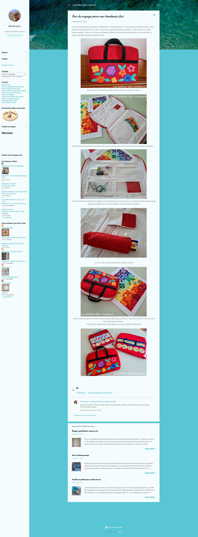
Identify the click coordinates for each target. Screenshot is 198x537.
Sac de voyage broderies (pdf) (13, 87)
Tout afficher (7, 217)
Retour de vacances (9, 194)
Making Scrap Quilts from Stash (13, 244)
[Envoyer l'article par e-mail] (77, 389)
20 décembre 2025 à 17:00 (90, 410)
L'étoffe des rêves (8, 186)
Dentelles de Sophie (9, 184)
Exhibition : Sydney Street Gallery (13, 261)
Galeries (120, 531)
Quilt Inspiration (7, 228)
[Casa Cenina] (10, 121)
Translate (18, 76)
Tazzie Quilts (6, 283)
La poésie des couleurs (84, 5)
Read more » (150, 449)
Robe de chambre (8, 95)
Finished (5, 245)
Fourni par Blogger (115, 527)
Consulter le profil (14, 35)
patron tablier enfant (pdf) (11, 89)
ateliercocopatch (8, 209)
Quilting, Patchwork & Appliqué (13, 166)
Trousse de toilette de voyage (12, 96)
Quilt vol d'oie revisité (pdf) (11, 93)
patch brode (6, 85)
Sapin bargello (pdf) (9, 102)
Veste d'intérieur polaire (80, 455)
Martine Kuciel (14, 26)
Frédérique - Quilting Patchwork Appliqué (96, 402)
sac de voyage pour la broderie (99, 393)
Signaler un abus (8, 65)
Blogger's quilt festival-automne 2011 (85, 431)
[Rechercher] (158, 5)
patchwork (81, 393)
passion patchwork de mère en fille (14, 192)
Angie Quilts (6, 267)
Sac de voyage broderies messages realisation (11, 99)
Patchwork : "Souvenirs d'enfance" (14, 203)
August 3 (5, 293)
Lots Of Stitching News (10, 277)
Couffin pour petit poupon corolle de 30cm (86, 479)
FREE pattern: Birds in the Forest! (13, 238)
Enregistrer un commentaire (85, 415)
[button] (154, 15)
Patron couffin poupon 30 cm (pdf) (14, 91)
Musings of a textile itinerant (12, 251)
